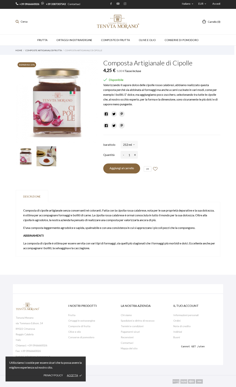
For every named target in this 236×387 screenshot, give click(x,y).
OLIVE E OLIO (147, 40)
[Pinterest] (122, 114)
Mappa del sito (129, 348)
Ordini (177, 320)
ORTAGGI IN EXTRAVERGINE (74, 40)
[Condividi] (106, 114)
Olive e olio (74, 331)
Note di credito (182, 326)
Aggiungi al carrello (122, 168)
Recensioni (127, 337)
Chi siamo (126, 315)
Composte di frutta (79, 326)
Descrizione (32, 196)
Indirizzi (177, 331)
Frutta (71, 315)
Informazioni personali (186, 315)
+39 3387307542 (55, 4)
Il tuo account (186, 305)
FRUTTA (42, 40)
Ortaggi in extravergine (81, 320)
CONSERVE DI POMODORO (182, 40)
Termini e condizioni (132, 326)
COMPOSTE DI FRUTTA (115, 40)
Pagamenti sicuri (130, 331)
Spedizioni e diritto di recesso (138, 320)
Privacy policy (53, 375)
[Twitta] (114, 114)
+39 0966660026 (29, 4)
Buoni (176, 337)
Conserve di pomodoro (81, 337)
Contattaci (74, 4)
